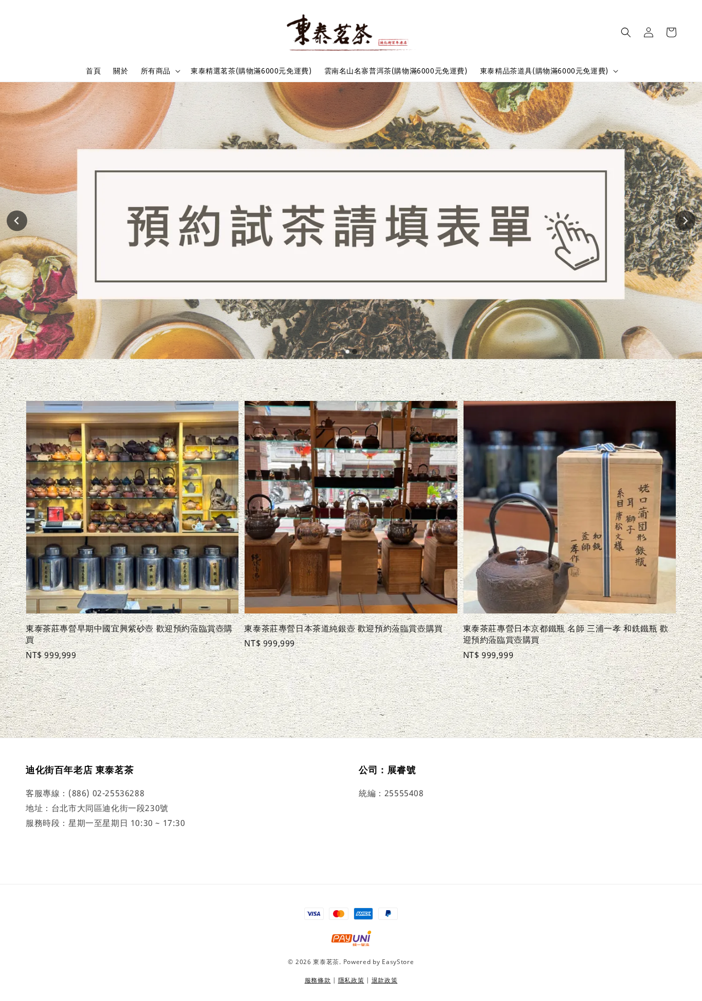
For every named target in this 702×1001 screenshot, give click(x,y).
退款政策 (385, 980)
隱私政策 (351, 980)
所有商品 (156, 70)
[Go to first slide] (685, 220)
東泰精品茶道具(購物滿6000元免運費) (544, 70)
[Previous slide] (17, 220)
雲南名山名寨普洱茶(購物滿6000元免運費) (396, 70)
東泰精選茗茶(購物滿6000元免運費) (251, 70)
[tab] (347, 352)
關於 (120, 70)
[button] (626, 32)
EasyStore (398, 961)
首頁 (93, 70)
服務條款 (318, 980)
